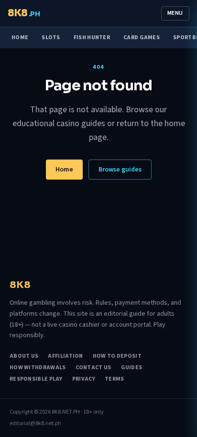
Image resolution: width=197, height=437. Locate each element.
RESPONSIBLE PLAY (36, 379)
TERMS (114, 379)
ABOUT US (24, 356)
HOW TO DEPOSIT (117, 356)
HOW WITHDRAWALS (38, 368)
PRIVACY (83, 379)
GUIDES (131, 368)
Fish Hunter (92, 37)
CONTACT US (93, 368)
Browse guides (120, 169)
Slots (51, 37)
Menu (175, 13)
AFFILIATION (65, 356)
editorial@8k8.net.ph (35, 423)
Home (19, 37)
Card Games (141, 37)
